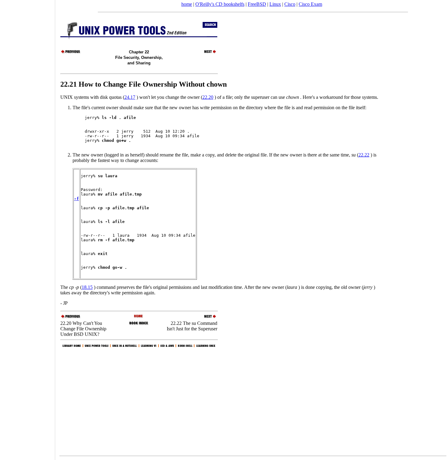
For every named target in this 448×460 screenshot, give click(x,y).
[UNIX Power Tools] (139, 316)
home (186, 4)
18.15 (87, 287)
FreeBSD (257, 4)
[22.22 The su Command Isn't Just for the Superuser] (206, 53)
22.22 (363, 154)
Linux (275, 4)
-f (76, 198)
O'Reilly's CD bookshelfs (219, 4)
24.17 (129, 97)
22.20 (207, 97)
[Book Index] (139, 324)
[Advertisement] (27, 227)
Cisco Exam (310, 4)
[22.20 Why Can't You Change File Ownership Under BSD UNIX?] (71, 53)
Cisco (289, 4)
